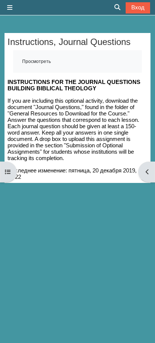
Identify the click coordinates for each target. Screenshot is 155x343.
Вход (137, 7)
